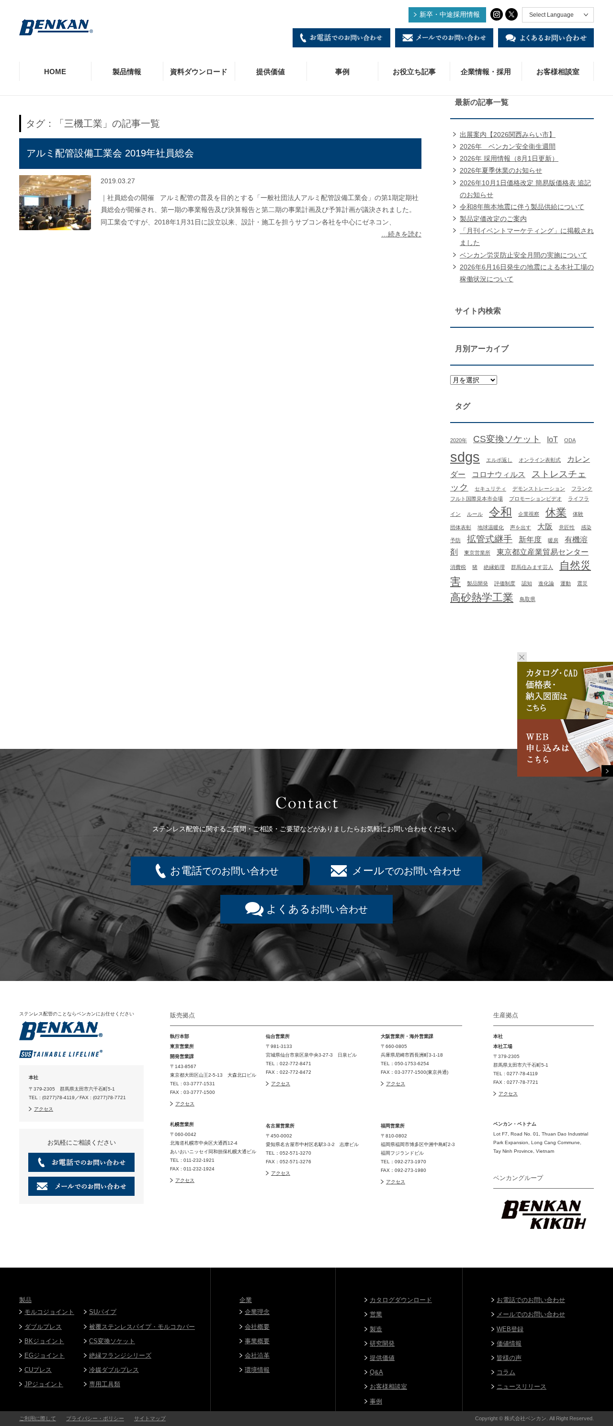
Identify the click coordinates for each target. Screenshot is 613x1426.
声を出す (520, 527)
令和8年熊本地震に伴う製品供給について (522, 207)
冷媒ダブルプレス (114, 1369)
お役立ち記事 (414, 71)
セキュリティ (490, 488)
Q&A (376, 1372)
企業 (245, 1299)
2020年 (458, 440)
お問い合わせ (317, 909)
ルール (475, 514)
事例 (342, 71)
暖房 (553, 540)
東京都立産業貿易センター (543, 552)
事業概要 (257, 1341)
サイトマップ (150, 1418)
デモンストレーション (538, 488)
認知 (527, 583)
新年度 (530, 539)
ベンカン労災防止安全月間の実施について (523, 255)
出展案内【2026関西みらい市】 (508, 134)
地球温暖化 (490, 527)
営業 (376, 1314)
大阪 (545, 527)
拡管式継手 (489, 539)
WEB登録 (510, 1329)
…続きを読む (401, 234)
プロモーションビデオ (535, 498)
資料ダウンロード (198, 71)
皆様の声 (509, 1357)
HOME (55, 71)
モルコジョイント (49, 1311)
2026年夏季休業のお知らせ (501, 170)
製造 (376, 1329)
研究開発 (382, 1343)
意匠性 (567, 527)
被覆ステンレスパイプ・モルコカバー (142, 1326)
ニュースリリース (521, 1386)
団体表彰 (460, 527)
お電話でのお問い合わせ (531, 1299)
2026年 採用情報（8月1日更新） (509, 158)
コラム (506, 1372)
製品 (25, 1299)
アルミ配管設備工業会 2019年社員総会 (110, 153)
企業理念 (257, 1311)
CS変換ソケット (507, 439)
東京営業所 (477, 553)
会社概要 (257, 1326)
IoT (552, 439)
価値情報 (509, 1343)
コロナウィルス (498, 474)
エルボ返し (499, 460)
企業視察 (528, 514)
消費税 (458, 567)
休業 (556, 512)
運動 (565, 583)
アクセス (43, 1109)
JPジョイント (43, 1384)
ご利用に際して (37, 1418)
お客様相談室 (557, 71)
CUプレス (38, 1369)
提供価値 (270, 71)
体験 (578, 514)
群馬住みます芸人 (532, 567)
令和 (500, 511)
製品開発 (477, 583)
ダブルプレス (43, 1326)
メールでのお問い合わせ (531, 1314)
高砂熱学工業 (481, 597)
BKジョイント (44, 1341)
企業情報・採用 (486, 71)
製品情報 (127, 71)
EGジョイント (44, 1355)
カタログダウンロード (401, 1299)
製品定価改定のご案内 (493, 219)
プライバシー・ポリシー (95, 1418)
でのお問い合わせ (224, 871)
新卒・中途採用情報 (450, 14)
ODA (570, 440)
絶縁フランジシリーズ (120, 1355)
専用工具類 (104, 1384)
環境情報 (257, 1369)
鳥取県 (527, 599)
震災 (582, 583)
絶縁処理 (494, 567)
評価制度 (504, 583)
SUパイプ (102, 1311)
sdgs (465, 457)
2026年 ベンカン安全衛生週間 (508, 146)
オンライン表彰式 (540, 460)
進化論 (546, 583)
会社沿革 (257, 1355)
